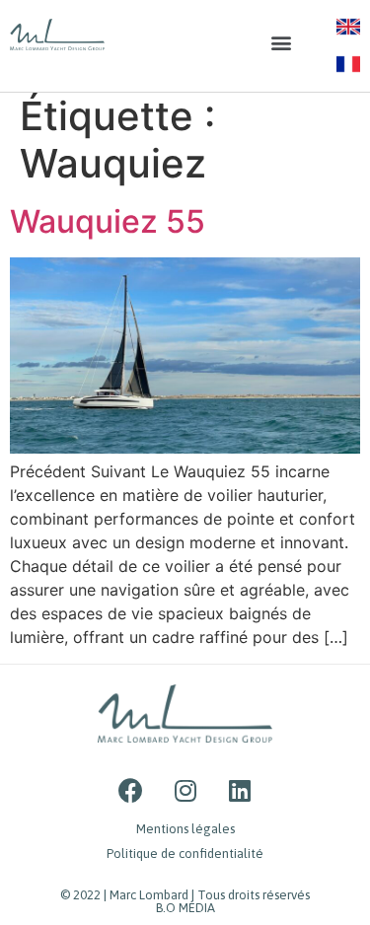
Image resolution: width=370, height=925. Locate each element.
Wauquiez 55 (107, 221)
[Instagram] (185, 790)
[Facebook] (131, 790)
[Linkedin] (239, 790)
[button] (280, 43)
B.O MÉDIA (185, 907)
